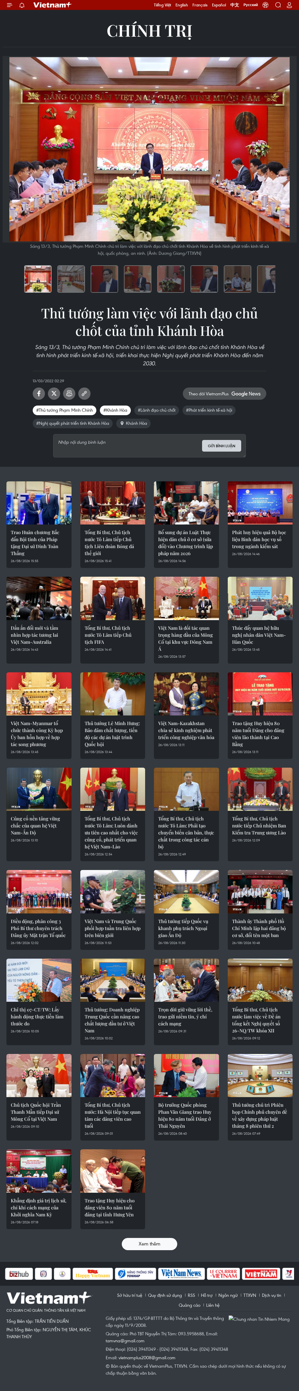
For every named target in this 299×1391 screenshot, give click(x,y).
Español (219, 5)
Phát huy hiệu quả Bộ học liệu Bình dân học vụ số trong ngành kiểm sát (259, 539)
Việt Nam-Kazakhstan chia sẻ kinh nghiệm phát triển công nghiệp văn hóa (186, 730)
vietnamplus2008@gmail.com (147, 1357)
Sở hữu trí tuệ (129, 1295)
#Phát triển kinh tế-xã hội (209, 410)
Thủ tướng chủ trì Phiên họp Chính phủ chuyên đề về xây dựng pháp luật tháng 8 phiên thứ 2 (259, 1115)
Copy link (84, 393)
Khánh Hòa (136, 423)
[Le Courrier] (194, 1274)
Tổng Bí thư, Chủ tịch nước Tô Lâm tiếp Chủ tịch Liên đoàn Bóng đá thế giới (109, 542)
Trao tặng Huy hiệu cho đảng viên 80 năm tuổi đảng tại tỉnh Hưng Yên (110, 1207)
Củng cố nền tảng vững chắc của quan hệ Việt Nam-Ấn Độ (35, 825)
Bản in (69, 393)
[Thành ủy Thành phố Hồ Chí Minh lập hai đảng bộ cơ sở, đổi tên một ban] (260, 891)
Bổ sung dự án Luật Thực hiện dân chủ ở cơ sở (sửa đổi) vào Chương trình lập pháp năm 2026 (185, 542)
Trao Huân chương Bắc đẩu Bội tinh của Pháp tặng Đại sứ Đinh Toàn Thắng (35, 542)
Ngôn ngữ (228, 1295)
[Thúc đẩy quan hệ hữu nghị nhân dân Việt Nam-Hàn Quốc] (260, 598)
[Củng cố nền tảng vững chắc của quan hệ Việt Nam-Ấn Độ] (39, 789)
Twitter (54, 393)
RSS (191, 1295)
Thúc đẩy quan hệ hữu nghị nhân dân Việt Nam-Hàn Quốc (259, 635)
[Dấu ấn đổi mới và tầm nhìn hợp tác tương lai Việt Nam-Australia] (39, 598)
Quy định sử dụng (165, 1295)
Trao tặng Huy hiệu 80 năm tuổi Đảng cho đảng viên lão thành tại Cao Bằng (258, 733)
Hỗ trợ (207, 1295)
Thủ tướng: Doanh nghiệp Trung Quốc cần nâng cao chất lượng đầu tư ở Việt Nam (112, 1020)
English (181, 5)
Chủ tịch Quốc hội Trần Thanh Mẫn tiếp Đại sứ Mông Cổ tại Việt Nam (36, 1112)
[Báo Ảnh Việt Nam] (231, 1274)
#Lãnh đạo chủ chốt (156, 410)
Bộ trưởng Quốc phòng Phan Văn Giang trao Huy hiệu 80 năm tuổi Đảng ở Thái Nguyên (184, 1115)
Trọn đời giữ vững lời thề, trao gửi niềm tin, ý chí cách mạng (185, 1016)
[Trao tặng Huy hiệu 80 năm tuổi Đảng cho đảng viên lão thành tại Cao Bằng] (260, 693)
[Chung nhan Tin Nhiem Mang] (260, 1319)
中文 (234, 5)
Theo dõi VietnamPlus (209, 394)
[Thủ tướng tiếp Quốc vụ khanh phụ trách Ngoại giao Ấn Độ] (186, 891)
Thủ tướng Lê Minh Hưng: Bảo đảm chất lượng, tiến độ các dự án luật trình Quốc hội (112, 733)
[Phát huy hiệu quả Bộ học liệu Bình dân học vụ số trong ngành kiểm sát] (260, 503)
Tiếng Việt (162, 5)
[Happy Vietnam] (63, 1274)
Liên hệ (213, 1305)
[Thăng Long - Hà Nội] (265, 5)
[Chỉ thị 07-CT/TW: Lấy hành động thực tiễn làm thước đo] (39, 980)
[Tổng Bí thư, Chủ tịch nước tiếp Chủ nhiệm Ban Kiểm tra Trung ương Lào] (260, 789)
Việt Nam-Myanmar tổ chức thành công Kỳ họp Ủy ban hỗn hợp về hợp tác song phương (37, 733)
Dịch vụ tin (271, 1295)
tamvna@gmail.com (125, 1340)
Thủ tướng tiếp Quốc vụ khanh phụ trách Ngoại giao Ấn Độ (183, 928)
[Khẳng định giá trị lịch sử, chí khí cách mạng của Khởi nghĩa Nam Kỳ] (39, 1170)
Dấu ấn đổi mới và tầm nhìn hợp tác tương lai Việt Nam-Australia (34, 635)
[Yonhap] (106, 1274)
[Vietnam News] (151, 1274)
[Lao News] (13, 1274)
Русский (251, 5)
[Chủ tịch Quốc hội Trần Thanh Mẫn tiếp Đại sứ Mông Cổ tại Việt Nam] (39, 1075)
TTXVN (250, 1295)
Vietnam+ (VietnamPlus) (53, 5)
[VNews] (259, 1274)
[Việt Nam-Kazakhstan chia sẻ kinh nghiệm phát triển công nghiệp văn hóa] (186, 693)
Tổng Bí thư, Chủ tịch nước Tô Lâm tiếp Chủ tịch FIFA (108, 635)
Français (200, 5)
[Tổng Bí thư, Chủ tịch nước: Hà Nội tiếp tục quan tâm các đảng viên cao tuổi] (112, 1075)
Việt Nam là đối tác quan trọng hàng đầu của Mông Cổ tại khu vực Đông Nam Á (185, 638)
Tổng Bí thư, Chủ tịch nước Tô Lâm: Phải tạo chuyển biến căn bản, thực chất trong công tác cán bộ (186, 832)
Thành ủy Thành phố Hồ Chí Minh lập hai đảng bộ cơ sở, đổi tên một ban (259, 928)
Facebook (39, 393)
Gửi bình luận (221, 445)
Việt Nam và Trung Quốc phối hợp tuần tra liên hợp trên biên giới (112, 928)
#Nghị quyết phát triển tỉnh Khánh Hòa (72, 423)
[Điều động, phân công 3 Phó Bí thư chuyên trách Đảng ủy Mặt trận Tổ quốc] (39, 891)
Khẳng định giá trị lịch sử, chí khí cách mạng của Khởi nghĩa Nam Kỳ (38, 1207)
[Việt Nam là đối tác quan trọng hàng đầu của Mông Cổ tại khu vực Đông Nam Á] (186, 598)
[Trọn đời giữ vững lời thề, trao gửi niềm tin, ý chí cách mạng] (186, 980)
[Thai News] (32, 1274)
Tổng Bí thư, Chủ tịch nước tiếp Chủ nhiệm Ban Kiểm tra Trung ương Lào (259, 825)
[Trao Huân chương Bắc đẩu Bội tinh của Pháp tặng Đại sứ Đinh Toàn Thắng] (39, 503)
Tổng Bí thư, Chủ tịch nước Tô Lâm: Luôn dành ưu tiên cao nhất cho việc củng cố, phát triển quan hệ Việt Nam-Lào (111, 832)
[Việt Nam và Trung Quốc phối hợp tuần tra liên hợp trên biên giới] (112, 891)
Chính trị (149, 30)
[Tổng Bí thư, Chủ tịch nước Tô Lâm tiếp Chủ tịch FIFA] (112, 598)
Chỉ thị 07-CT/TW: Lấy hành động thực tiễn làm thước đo (37, 1016)
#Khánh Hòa (115, 410)
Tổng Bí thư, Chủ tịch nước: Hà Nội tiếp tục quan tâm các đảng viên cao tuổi (113, 1115)
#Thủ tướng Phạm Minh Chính (64, 410)
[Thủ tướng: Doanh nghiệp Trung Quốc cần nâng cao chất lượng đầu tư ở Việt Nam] (112, 980)
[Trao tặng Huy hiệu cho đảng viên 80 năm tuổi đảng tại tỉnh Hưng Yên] (112, 1170)
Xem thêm (149, 1243)
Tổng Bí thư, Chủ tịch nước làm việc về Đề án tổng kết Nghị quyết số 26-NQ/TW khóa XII (256, 1020)
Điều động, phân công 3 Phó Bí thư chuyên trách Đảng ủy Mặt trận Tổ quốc (38, 928)
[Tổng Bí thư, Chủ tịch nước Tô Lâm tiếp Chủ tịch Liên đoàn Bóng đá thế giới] (112, 503)
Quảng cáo (189, 1305)
